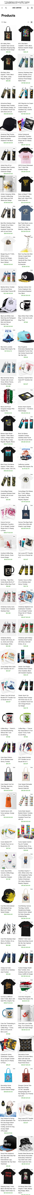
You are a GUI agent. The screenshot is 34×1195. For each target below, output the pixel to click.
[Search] (6, 8)
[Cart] (32, 8)
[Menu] (2, 8)
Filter (4, 22)
